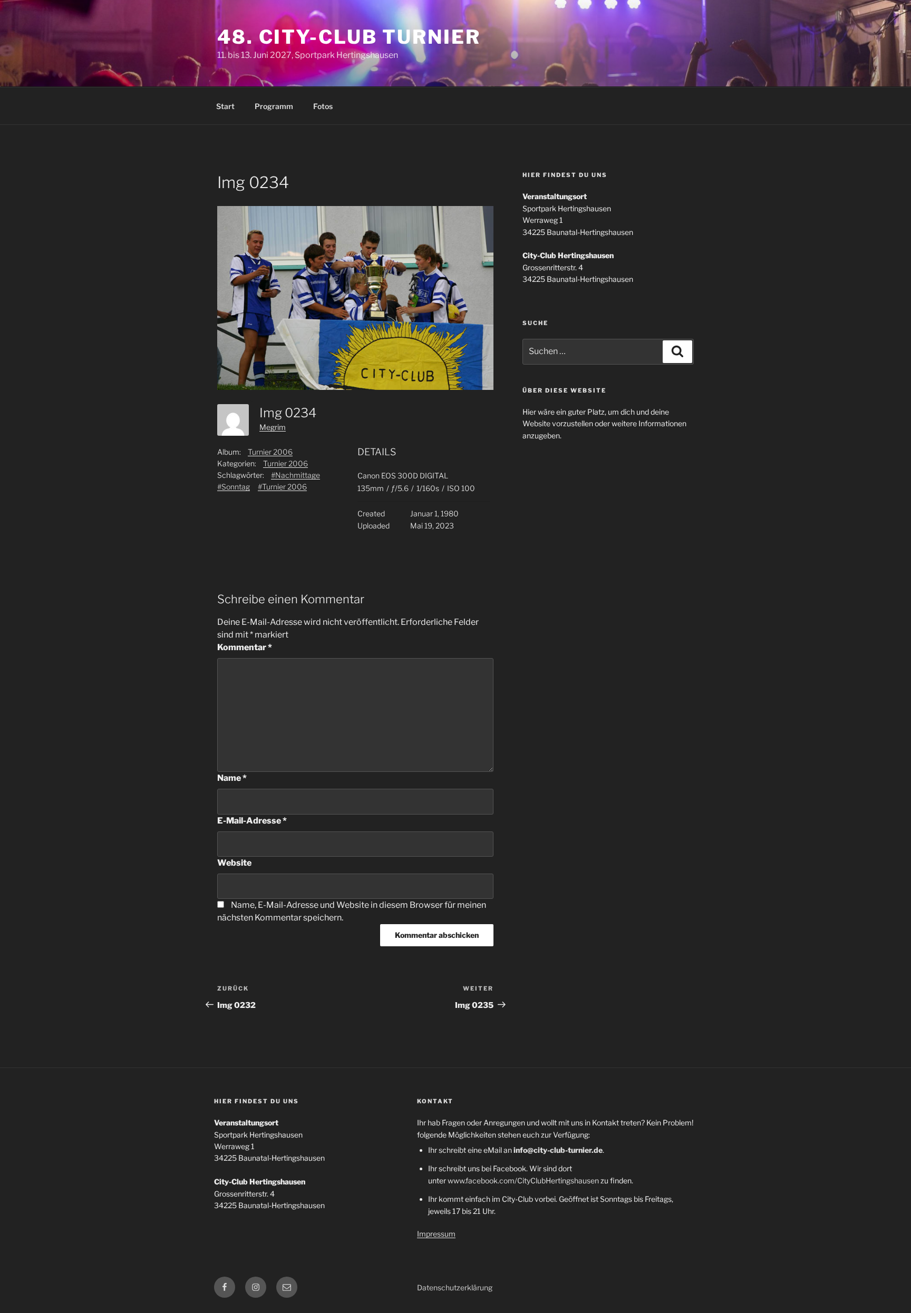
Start (225, 106)
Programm (274, 106)
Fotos (323, 106)
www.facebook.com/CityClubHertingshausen (523, 1180)
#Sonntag (233, 486)
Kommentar (244, 647)
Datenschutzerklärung (454, 1287)
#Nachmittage (295, 475)
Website (234, 863)
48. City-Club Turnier (348, 36)
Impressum (436, 1233)
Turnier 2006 (270, 451)
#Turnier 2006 (282, 486)
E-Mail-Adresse (252, 821)
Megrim (272, 427)
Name (232, 778)
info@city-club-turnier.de (558, 1149)
